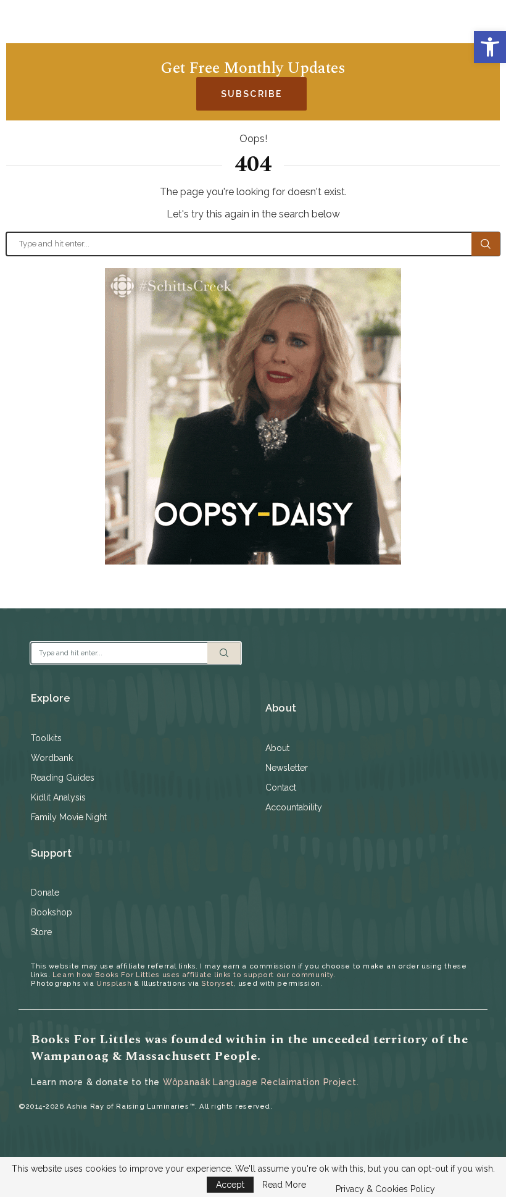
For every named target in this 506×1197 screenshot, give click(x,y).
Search (485, 244)
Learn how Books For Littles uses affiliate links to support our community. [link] (193, 974)
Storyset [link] (217, 983)
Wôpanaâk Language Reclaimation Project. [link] (261, 1082)
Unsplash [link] (113, 983)
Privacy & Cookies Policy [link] (385, 1189)
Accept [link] (230, 1185)
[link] (490, 47)
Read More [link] (284, 1184)
